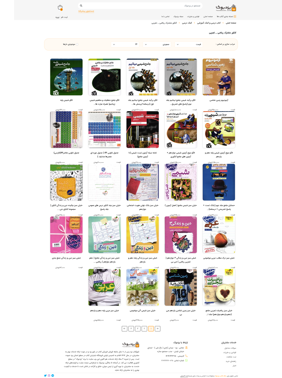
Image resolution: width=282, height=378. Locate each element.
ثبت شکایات (231, 356)
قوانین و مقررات (229, 352)
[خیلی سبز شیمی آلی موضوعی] (142, 316)
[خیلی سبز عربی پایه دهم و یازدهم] (104, 316)
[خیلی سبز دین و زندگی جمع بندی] (66, 263)
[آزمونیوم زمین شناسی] (219, 106)
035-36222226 (167, 360)
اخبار (234, 365)
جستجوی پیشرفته (86, 11)
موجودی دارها (69, 44)
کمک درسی (187, 23)
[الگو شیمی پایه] (66, 106)
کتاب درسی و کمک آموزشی (208, 23)
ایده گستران (184, 376)
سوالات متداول (230, 348)
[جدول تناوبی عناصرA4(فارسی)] (66, 158)
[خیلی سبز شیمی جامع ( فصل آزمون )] (181, 211)
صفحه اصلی (231, 23)
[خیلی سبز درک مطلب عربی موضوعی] (219, 263)
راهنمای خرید (231, 361)
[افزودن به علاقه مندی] (219, 80)
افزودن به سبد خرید (220, 74)
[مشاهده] (228, 80)
